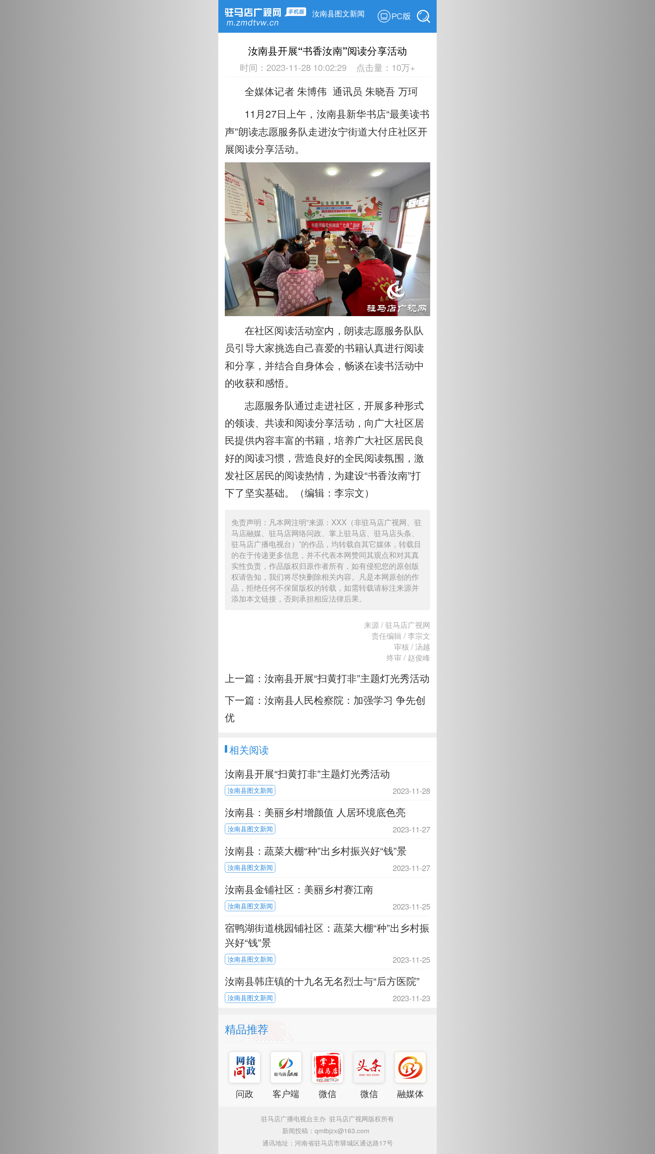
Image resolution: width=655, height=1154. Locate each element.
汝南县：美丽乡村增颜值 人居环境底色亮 (315, 812)
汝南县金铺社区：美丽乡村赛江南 (299, 889)
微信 (327, 1093)
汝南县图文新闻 (338, 13)
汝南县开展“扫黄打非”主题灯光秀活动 (347, 678)
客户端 (286, 1093)
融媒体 (410, 1093)
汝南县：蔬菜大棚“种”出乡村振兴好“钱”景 (316, 850)
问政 (244, 1093)
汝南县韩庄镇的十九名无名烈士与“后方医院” (322, 981)
